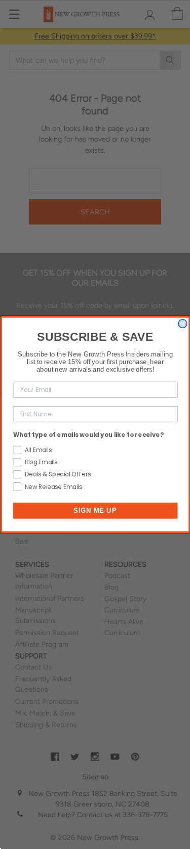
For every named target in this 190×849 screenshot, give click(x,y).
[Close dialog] (182, 324)
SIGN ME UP (95, 510)
